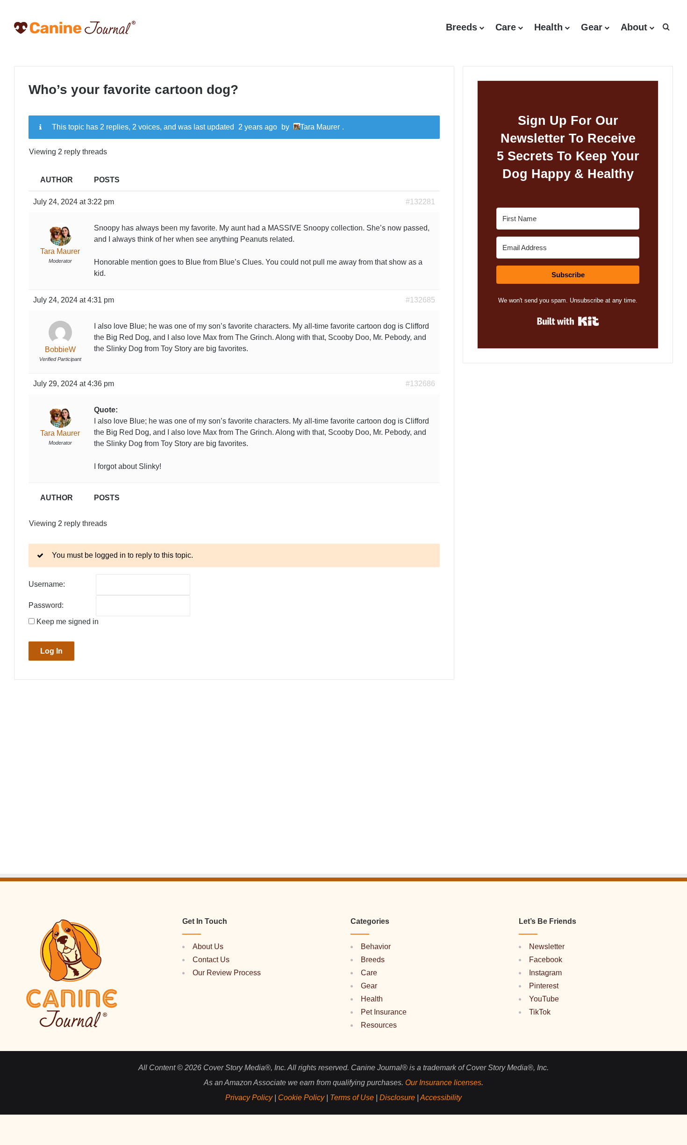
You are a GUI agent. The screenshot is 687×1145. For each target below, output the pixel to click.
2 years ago (257, 127)
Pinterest (543, 986)
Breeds (461, 27)
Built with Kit (568, 321)
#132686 (420, 384)
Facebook (545, 960)
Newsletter (547, 947)
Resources (379, 1025)
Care (505, 27)
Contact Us (211, 960)
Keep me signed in (67, 622)
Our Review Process (227, 973)
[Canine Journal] (75, 27)
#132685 (420, 300)
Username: (47, 584)
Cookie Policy (301, 1098)
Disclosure (397, 1098)
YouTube (544, 999)
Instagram (545, 973)
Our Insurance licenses (443, 1083)
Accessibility (441, 1098)
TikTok (540, 1012)
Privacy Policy (248, 1098)
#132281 (420, 202)
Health (548, 27)
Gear (591, 27)
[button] (666, 27)
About (634, 27)
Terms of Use (352, 1098)
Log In (51, 651)
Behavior (376, 947)
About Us (208, 947)
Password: (46, 605)
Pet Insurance (384, 1012)
